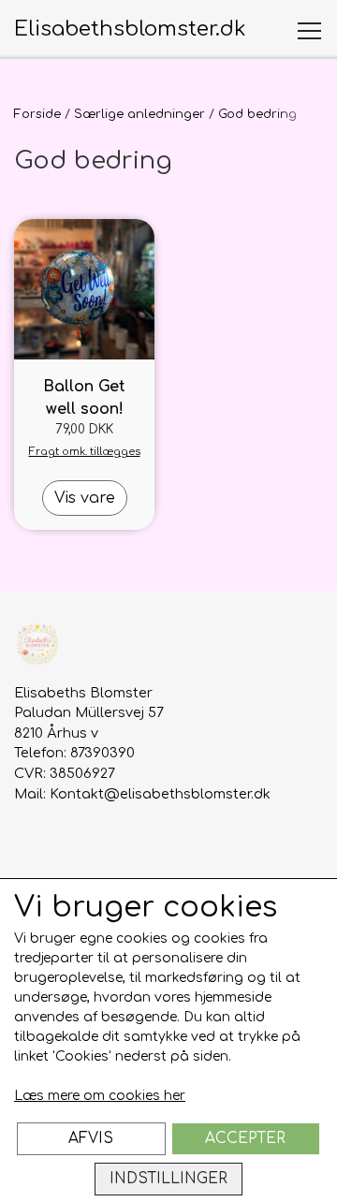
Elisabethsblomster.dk (130, 29)
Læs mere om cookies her (99, 1096)
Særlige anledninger (139, 114)
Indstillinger (168, 1178)
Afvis (90, 1138)
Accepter (245, 1138)
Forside (37, 114)
